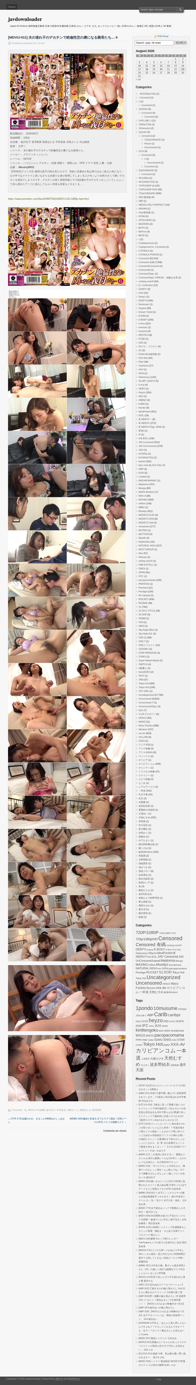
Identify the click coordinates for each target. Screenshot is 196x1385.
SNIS (167, 1040)
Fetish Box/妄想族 (148, 354)
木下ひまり (144, 840)
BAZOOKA (144, 224)
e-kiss (142, 323)
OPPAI (142, 572)
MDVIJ (31, 1110)
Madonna (144, 484)
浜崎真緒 (175, 1065)
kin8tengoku (147, 1030)
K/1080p (143, 453)
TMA (141, 679)
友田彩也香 (144, 806)
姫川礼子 (51, 1110)
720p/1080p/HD (152, 139)
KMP (141, 469)
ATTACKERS (145, 220)
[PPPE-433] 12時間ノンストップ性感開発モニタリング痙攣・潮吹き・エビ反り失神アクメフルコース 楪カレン (162, 1231)
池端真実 (143, 863)
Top (159, 1379)
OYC (141, 576)
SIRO (141, 626)
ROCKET (143, 599)
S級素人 (143, 668)
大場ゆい (143, 813)
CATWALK (144, 250)
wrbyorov (27, 43)
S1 (140, 607)
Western (143, 729)
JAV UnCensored (148, 446)
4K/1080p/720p (147, 182)
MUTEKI (143, 530)
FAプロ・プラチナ (148, 346)
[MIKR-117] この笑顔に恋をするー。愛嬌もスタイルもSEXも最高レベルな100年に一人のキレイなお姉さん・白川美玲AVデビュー (162, 1158)
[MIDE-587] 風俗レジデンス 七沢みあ (158, 1338)
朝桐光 (142, 836)
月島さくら (72, 1110)
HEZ (141, 396)
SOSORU (144, 649)
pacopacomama (147, 580)
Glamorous (144, 377)
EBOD (139, 1021)
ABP (150, 1015)
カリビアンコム (147, 764)
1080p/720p (145, 124)
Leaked (142, 476)
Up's (141, 710)
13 (161, 66)
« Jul (138, 79)
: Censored (144, 97)
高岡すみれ (144, 905)
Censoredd (144, 270)
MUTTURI (144, 534)
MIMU (142, 507)
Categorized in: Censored (152, 247)
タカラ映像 (144, 779)
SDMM (142, 618)
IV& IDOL (143, 438)
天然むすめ (144, 817)
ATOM (142, 216)
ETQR (142, 339)
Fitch (141, 362)
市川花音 (143, 825)
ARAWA (143, 208)
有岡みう (143, 832)
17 (139, 69)
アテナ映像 (144, 748)
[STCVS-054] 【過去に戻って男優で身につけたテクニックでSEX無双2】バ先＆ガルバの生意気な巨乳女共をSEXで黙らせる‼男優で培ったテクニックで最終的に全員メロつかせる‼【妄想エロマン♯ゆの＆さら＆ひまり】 (162, 1112)
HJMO (142, 404)
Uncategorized (146, 695)
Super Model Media (149, 660)
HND (165, 1021)
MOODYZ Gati (146, 522)
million (142, 503)
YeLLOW (143, 737)
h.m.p (141, 384)
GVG (145, 1021)
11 (146, 66)
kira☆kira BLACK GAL (150, 465)
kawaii (142, 461)
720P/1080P (145, 185)
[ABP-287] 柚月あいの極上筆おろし (157, 1307)
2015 (141, 151)
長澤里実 (96, 1110)
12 (154, 66)
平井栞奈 (61, 1110)
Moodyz (143, 511)
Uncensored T (146, 702)
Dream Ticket (145, 312)
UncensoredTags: (148, 706)
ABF (141, 201)
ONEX (142, 568)
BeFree (142, 231)
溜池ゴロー (144, 871)
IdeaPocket (144, 411)
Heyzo (147, 143)
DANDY (143, 289)
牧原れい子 (144, 882)
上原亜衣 (145, 1059)
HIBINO (142, 400)
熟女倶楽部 (144, 878)
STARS (142, 656)
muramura (144, 526)
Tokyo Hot (144, 687)
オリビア (143, 760)
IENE (141, 430)
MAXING (143, 499)
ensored (143, 331)
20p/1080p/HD (146, 170)
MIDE (167, 1030)
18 (146, 69)
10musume (144, 128)
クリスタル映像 (147, 771)
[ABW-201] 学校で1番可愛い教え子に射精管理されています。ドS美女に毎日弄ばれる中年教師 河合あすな (162, 1097)
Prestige (143, 591)
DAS (141, 293)
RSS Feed (163, 36)
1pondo (143, 132)
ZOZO (142, 741)
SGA (141, 622)
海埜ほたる (85, 1110)
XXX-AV (178, 1044)
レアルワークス (147, 787)
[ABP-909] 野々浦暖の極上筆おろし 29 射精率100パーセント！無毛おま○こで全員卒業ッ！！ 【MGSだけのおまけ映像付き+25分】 (162, 1300)
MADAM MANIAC (148, 480)
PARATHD (144, 584)
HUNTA (180, 1021)
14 (168, 66)
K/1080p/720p (146, 457)
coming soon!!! (146, 281)
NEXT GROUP (146, 549)
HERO (142, 388)
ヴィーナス (144, 756)
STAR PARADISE (148, 653)
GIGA (141, 373)
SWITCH (143, 664)
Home (12, 6)
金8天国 (143, 894)
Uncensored (150, 147)
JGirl (141, 450)
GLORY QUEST (147, 381)
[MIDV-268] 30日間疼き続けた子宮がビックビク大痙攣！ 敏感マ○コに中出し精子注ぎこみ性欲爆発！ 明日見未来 (162, 1219)
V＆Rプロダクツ (147, 714)
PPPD (139, 1040)
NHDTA (150, 1035)
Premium (143, 587)
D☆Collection (146, 285)
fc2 (140, 350)
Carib (160, 1014)
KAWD (165, 1026)
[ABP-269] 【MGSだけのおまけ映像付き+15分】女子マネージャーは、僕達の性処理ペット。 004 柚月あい (162, 1315)
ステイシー (144, 775)
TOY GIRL (144, 691)
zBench (59, 1379)
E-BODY (143, 319)
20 (161, 69)
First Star (143, 358)
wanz (166, 1044)
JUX (158, 1026)
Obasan (143, 557)
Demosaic (144, 304)
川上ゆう (145, 1065)
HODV (172, 1021)
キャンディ (144, 767)
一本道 (142, 790)
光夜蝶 (142, 802)
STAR (181, 1039)
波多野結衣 (160, 1064)
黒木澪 (142, 909)
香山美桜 (143, 901)
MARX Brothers (147, 492)
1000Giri (143, 109)
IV (140, 434)
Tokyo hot (144, 683)
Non (141, 553)
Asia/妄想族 (145, 212)
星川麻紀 (143, 829)
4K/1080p (144, 178)
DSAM (142, 316)
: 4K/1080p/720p (147, 93)
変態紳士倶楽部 (147, 810)
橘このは (143, 848)
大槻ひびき (157, 1058)
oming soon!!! (146, 561)
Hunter (142, 407)
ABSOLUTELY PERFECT (152, 205)
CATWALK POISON (149, 254)
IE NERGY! (144, 423)
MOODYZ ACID (146, 515)
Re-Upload (144, 595)
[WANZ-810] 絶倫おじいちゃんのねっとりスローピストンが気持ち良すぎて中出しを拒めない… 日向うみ (162, 1346)
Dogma (142, 308)
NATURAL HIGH (147, 545)
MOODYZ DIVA (146, 519)
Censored (17, 1110)
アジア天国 (144, 744)
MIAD (161, 1031)
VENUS (143, 718)
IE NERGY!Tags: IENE (150, 427)
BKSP (142, 235)
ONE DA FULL (146, 564)
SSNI (174, 1040)
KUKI (141, 473)
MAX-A (142, 496)
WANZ (142, 721)
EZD (141, 342)
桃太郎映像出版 (147, 844)
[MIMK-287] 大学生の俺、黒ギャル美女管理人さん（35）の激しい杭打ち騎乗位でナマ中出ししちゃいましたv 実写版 (162, 1269)
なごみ (142, 783)
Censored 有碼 (146, 262)
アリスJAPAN (146, 752)
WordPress (74, 1379)
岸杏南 (142, 821)
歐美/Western (145, 852)
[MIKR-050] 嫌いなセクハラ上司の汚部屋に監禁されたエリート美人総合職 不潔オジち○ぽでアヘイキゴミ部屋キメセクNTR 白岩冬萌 (162, 1185)
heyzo (156, 1020)
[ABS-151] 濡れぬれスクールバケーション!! (161, 1284)
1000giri (182, 1009)
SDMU (158, 1039)
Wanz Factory (146, 725)
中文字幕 (143, 794)
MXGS (140, 1035)
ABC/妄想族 (145, 197)
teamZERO (144, 672)
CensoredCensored (149, 266)
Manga (142, 488)
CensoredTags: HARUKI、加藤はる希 (158, 277)
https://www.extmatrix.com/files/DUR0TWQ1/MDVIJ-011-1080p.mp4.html (48, 198)
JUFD (151, 1026)
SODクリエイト (147, 645)
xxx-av (142, 733)
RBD (145, 1040)
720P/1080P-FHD (148, 189)
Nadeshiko (144, 541)
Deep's (142, 296)
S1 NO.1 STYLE (147, 610)
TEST (141, 676)
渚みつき (143, 867)
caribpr (174, 1015)
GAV (141, 369)
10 (139, 66)
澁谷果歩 (143, 875)
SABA (151, 1040)
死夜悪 (142, 855)
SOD (141, 637)
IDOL (141, 415)
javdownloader (25, 19)
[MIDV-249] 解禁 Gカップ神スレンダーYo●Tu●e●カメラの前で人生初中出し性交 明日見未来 (163, 1242)
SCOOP (143, 614)
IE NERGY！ (145, 419)
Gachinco (144, 365)
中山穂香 (40, 1110)
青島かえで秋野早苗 (149, 898)
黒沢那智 (143, 913)
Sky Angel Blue (146, 630)
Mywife (142, 538)
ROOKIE (143, 603)
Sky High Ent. (146, 633)
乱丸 (141, 798)
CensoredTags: (146, 273)
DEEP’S (143, 300)
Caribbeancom (146, 243)
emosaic (143, 327)
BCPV (142, 227)
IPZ (145, 1026)
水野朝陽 (143, 859)
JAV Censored (146, 442)
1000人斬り (145, 120)
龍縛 (141, 917)
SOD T (142, 641)
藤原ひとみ (144, 890)
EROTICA (144, 335)
